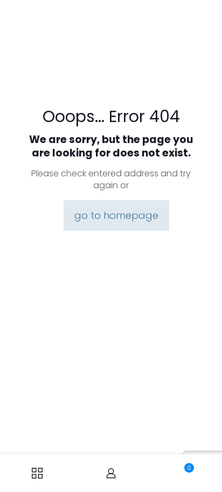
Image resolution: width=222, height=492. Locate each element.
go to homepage (116, 215)
